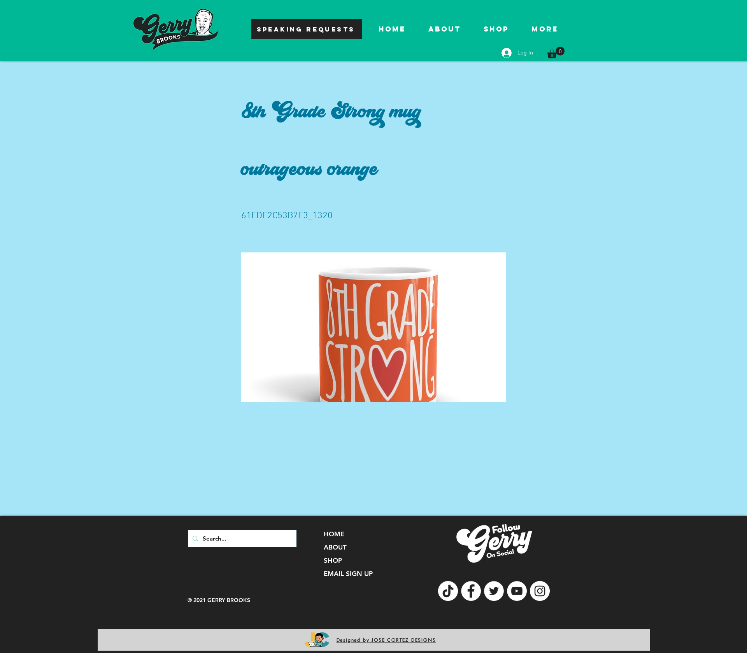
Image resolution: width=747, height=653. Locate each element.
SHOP (333, 560)
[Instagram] (540, 591)
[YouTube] (517, 591)
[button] (556, 52)
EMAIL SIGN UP (348, 574)
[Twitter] (494, 591)
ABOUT (335, 547)
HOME (334, 534)
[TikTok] (448, 591)
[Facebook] (471, 591)
